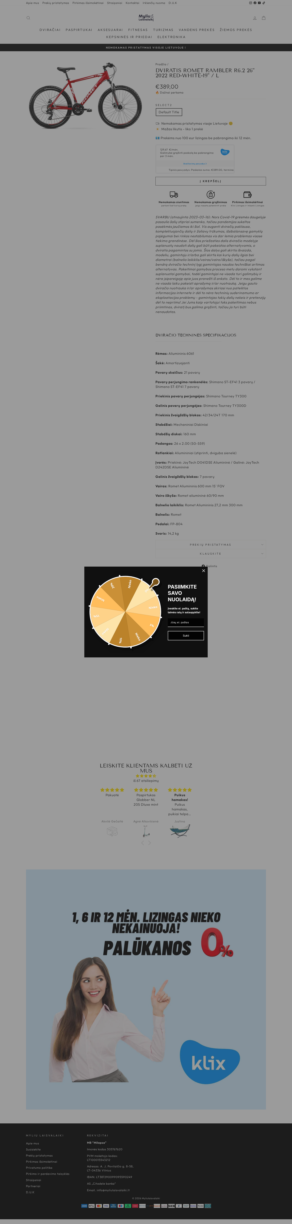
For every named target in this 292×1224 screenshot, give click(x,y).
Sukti (186, 635)
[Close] (204, 571)
